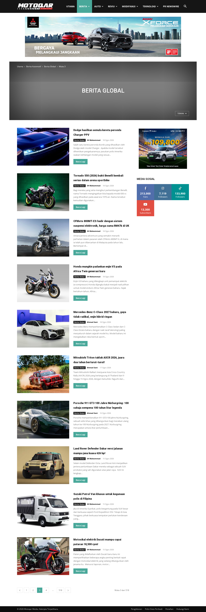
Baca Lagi (80, 161)
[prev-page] (20, 590)
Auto (97, 6)
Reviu (111, 6)
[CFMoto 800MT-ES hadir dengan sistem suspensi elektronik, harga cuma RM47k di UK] (43, 238)
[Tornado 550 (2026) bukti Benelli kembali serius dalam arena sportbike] (43, 192)
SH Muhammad (93, 140)
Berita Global (50, 66)
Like (145, 185)
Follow (163, 185)
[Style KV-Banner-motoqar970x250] (103, 56)
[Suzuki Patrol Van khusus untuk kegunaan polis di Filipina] (43, 511)
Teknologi (149, 6)
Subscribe (145, 201)
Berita (83, 6)
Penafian (169, 609)
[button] (185, 6)
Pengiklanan (136, 609)
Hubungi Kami (182, 609)
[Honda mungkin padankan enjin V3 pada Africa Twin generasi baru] (43, 283)
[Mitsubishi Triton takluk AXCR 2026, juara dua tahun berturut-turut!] (43, 374)
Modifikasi (129, 6)
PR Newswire (171, 6)
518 (60, 590)
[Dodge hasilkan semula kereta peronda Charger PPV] (43, 147)
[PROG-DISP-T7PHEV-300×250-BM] (163, 167)
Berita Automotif (33, 66)
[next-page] (68, 590)
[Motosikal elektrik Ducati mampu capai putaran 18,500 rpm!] (43, 556)
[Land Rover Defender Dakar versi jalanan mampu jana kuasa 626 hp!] (43, 465)
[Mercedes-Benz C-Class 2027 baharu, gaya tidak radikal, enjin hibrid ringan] (43, 329)
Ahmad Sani (92, 322)
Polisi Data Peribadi (153, 609)
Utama (70, 6)
